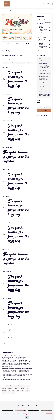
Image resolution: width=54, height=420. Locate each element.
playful (3, 392)
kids (9, 390)
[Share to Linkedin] (41, 115)
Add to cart (44, 110)
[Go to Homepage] (7, 6)
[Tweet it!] (44, 115)
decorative (17, 388)
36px (13, 62)
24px (5, 62)
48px (21, 62)
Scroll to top (53, 362)
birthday (12, 385)
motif (18, 390)
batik (7, 385)
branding (18, 385)
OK (27, 417)
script (13, 392)
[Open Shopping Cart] (44, 4)
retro (8, 392)
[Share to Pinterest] (46, 115)
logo (13, 390)
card (23, 385)
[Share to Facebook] (43, 115)
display (22, 388)
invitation (4, 390)
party (22, 390)
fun (27, 388)
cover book (10, 388)
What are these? (48, 22)
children (4, 388)
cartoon (28, 385)
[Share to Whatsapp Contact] (48, 115)
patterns (27, 390)
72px (29, 62)
